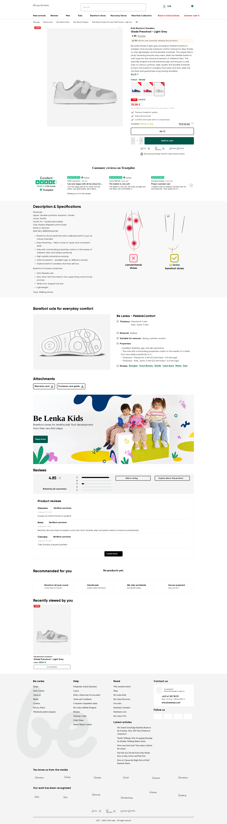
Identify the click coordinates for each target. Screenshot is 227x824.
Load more (112, 554)
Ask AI (134, 74)
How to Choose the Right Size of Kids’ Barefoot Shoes (133, 761)
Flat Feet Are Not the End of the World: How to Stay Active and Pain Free (133, 754)
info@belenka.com (171, 703)
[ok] (142, 7)
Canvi (165, 366)
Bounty (149, 366)
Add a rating (132, 478)
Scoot (142, 366)
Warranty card (41, 386)
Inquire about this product (170, 478)
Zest (185, 366)
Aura (171, 366)
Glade (157, 366)
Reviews (39, 470)
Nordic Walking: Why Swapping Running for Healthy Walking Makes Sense (134, 739)
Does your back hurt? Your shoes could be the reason (134, 747)
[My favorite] (178, 6)
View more (40, 439)
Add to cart (167, 141)
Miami (178, 366)
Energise (133, 366)
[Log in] (185, 6)
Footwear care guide (69, 386)
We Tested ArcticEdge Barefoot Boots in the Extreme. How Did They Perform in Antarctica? (134, 730)
